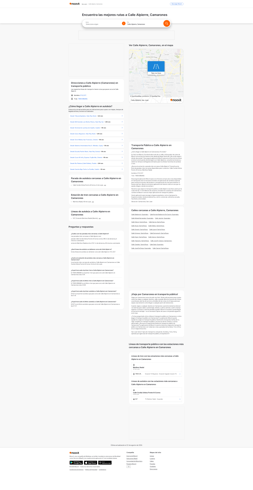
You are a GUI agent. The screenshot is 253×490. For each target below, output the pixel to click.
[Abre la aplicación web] (105, 463)
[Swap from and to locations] (124, 23)
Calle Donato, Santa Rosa (139, 229)
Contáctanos (102, 469)
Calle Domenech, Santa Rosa (159, 233)
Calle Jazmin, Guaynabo (162, 218)
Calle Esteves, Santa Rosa (139, 233)
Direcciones (153, 469)
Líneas (152, 456)
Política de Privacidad (91, 469)
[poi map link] (156, 76)
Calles (152, 461)
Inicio (87, 22)
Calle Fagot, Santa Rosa (139, 237)
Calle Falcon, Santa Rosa (139, 222)
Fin (128, 22)
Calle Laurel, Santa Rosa (157, 229)
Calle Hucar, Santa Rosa (139, 226)
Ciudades (153, 466)
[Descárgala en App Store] (90, 463)
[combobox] (103, 24)
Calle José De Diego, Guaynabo (141, 248)
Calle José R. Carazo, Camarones (161, 241)
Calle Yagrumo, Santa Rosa (140, 241)
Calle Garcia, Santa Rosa (156, 222)
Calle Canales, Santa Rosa (139, 244)
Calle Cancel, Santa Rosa (161, 248)
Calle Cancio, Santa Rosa (156, 237)
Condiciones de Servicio (77, 469)
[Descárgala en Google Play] (76, 463)
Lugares (152, 458)
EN (128, 466)
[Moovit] (75, 4)
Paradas (152, 464)
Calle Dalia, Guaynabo (156, 244)
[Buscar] (166, 23)
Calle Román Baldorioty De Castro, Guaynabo (164, 214)
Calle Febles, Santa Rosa (156, 226)
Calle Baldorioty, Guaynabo (139, 214)
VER (105, 185)
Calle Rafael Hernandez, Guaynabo (142, 218)
